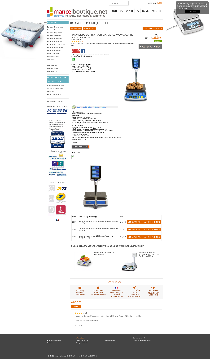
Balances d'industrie (54, 30)
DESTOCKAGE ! (52, 66)
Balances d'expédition (54, 33)
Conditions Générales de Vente (142, 340)
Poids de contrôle (53, 56)
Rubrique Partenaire (82, 343)
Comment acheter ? (139, 338)
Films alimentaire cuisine (55, 86)
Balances (51, 22)
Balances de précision (54, 39)
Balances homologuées (55, 47)
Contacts (145, 11)
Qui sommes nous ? (82, 340)
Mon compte (157, 11)
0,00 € (159, 3)
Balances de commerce (55, 27)
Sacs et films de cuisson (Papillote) (55, 90)
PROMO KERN (52, 72)
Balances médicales (54, 36)
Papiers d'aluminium (54, 94)
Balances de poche (53, 53)
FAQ (137, 11)
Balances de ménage (54, 50)
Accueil (114, 11)
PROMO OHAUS (52, 69)
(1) (82, 42)
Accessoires (51, 59)
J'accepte (192, 11)
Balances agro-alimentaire (56, 44)
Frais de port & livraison (54, 340)
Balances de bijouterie (54, 41)
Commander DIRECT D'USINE (57, 107)
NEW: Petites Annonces (55, 101)
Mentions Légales (110, 340)
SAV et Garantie (126, 11)
